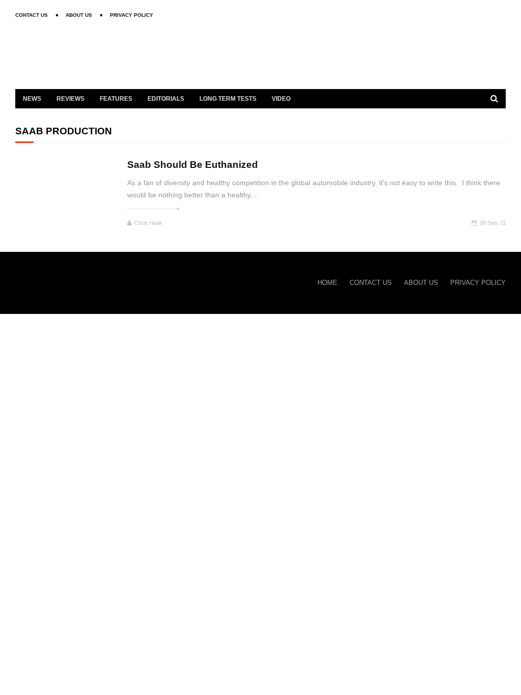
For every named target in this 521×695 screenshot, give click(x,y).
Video (281, 98)
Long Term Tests (227, 98)
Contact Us (31, 15)
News (32, 98)
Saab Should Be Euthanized (192, 164)
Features (116, 98)
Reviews (70, 98)
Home (327, 282)
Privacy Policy (131, 15)
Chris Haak (148, 223)
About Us (79, 15)
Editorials (166, 98)
